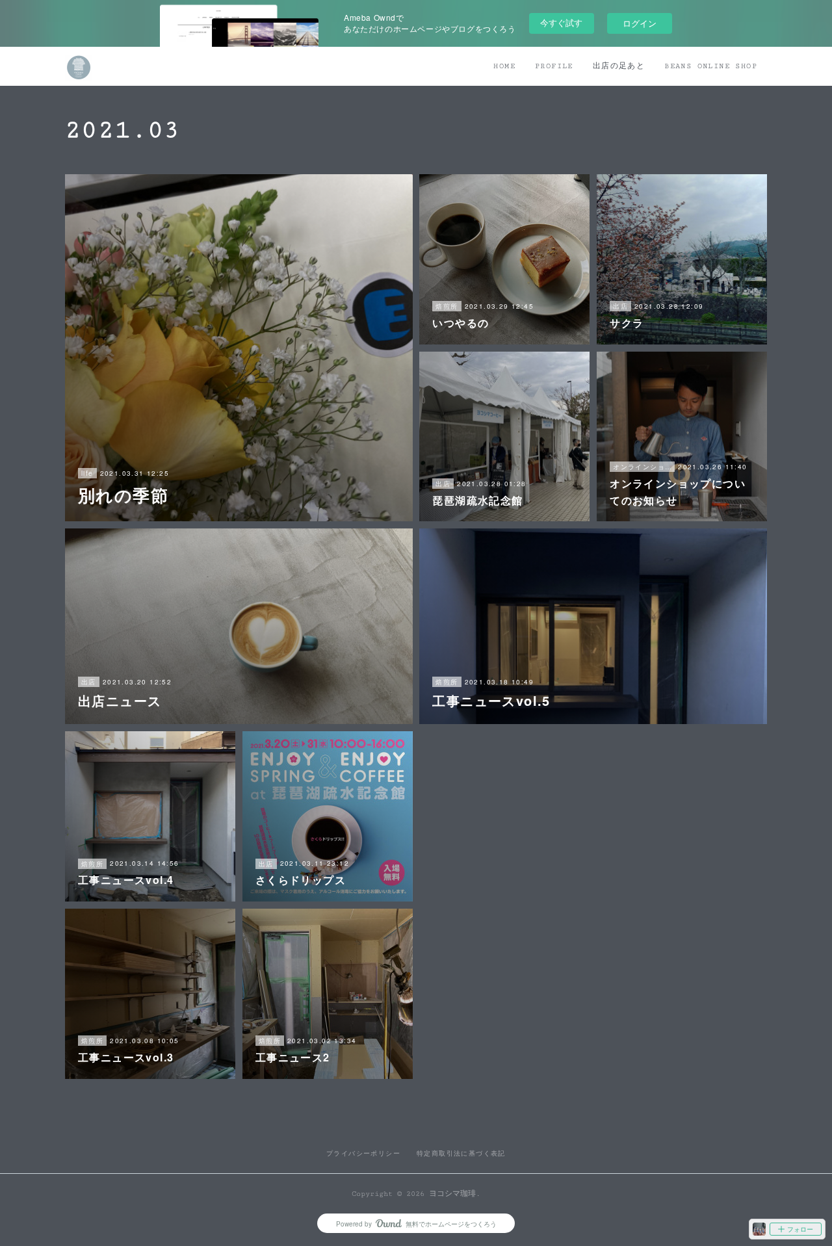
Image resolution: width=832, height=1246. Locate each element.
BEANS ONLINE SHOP (710, 66)
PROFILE (554, 66)
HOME (504, 66)
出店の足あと (619, 66)
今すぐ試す (561, 22)
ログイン (639, 23)
